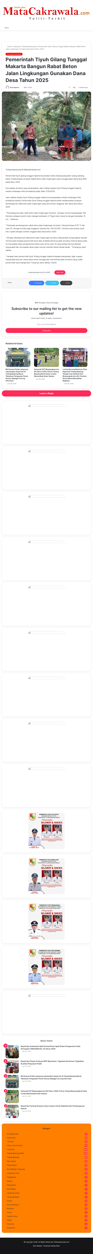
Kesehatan (11, 1228)
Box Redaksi (37, 1246)
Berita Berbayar (13, 1205)
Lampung (16, 46)
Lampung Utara (13, 1193)
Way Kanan (11, 1161)
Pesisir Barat (12, 1165)
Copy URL (60, 272)
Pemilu (9, 1201)
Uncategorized (12, 1134)
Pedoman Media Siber (51, 1246)
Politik (9, 1220)
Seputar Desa (12, 1216)
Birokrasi (10, 1208)
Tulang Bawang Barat (29, 46)
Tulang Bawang (13, 1157)
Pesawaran (11, 1185)
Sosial (9, 1212)
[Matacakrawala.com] (46, 13)
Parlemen (10, 1224)
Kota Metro (11, 1189)
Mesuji (9, 1181)
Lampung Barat (13, 1197)
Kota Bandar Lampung (16, 1169)
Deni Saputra (14, 87)
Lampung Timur (13, 1173)
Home (9, 46)
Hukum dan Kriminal (14, 1145)
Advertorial (11, 1138)
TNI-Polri (10, 1142)
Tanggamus (11, 1177)
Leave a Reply (47, 393)
